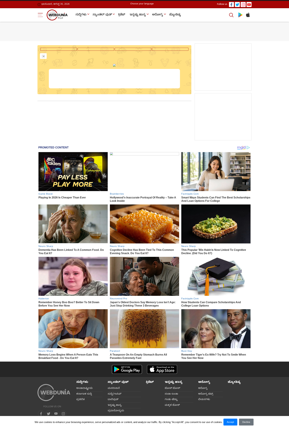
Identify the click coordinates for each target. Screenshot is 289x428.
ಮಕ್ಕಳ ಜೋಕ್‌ (172, 405)
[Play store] (240, 15)
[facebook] (231, 4)
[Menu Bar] (40, 15)
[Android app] (127, 369)
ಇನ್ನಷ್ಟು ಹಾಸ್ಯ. (115, 405)
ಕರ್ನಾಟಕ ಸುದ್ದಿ (84, 394)
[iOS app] (162, 369)
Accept (230, 422)
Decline (246, 422)
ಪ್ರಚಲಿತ (80, 399)
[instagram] (243, 4)
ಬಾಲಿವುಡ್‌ (113, 399)
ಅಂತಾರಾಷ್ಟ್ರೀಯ (84, 388)
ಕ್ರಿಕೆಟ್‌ (121, 15)
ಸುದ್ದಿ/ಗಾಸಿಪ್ (114, 394)
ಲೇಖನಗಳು (204, 399)
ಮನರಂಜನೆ (114, 388)
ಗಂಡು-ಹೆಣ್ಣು (171, 399)
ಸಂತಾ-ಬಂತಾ (171, 394)
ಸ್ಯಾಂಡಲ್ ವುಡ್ (102, 15)
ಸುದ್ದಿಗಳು (80, 15)
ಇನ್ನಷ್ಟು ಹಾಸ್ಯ (138, 15)
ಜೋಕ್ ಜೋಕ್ (172, 388)
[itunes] (248, 15)
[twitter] (237, 4)
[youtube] (249, 4)
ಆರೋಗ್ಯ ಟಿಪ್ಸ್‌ (205, 394)
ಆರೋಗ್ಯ (157, 15)
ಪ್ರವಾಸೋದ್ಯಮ (116, 411)
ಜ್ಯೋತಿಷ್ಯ (175, 15)
